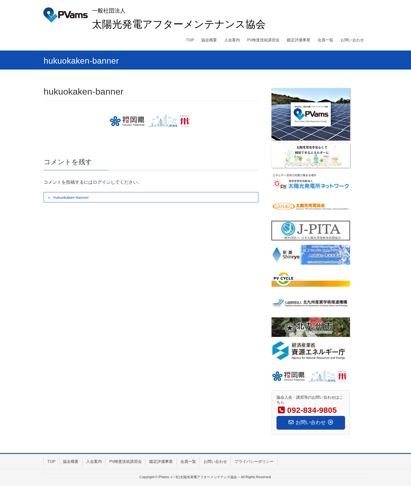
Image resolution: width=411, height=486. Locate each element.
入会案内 (94, 461)
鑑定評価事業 (161, 461)
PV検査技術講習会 (125, 461)
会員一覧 (188, 461)
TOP (51, 461)
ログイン (102, 182)
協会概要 (71, 461)
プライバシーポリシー (254, 461)
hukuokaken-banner (71, 197)
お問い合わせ (215, 461)
